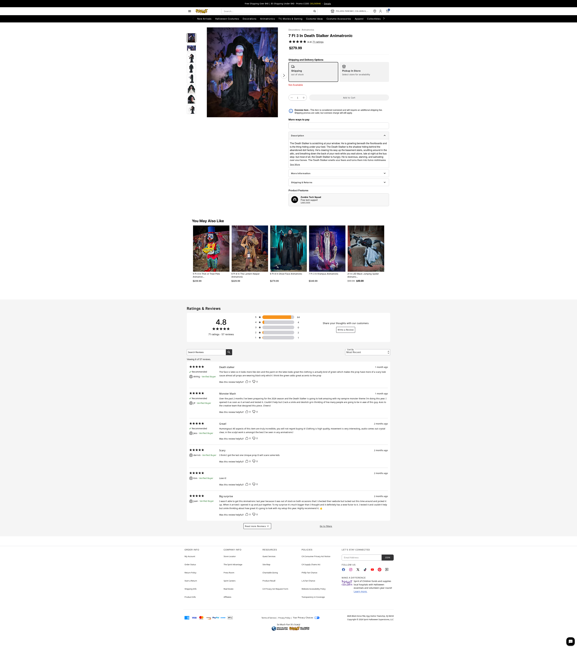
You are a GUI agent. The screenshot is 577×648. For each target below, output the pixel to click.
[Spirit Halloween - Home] (201, 11)
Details (327, 3)
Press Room (229, 572)
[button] (242, 72)
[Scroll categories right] (384, 18)
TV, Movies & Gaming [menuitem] (290, 18)
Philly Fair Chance (309, 572)
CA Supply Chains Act (311, 564)
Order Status (190, 564)
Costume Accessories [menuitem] (339, 18)
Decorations (294, 29)
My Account (190, 556)
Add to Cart (349, 97)
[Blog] (387, 570)
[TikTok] (365, 570)
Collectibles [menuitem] (374, 18)
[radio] (313, 72)
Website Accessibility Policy (314, 588)
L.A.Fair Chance (308, 580)
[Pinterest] (379, 570)
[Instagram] (351, 570)
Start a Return (191, 580)
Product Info (190, 597)
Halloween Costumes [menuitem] (227, 18)
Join (387, 557)
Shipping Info (191, 588)
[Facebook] (343, 570)
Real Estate (228, 588)
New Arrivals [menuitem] (204, 18)
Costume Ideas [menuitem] (314, 18)
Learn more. (360, 591)
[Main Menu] (189, 11)
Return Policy (190, 572)
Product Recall (269, 580)
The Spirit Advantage (233, 564)
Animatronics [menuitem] (267, 18)
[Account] (380, 11)
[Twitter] (358, 570)
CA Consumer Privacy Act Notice (316, 556)
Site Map (266, 564)
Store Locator (230, 556)
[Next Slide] (284, 75)
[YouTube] (372, 570)
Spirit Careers (229, 580)
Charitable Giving (270, 572)
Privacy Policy (284, 617)
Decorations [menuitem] (249, 18)
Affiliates (227, 597)
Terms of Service (268, 617)
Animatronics (308, 29)
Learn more (305, 202)
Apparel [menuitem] (359, 18)
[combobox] (269, 11)
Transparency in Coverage (313, 597)
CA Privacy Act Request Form (275, 588)
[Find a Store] (374, 11)
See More (295, 164)
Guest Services (269, 556)
